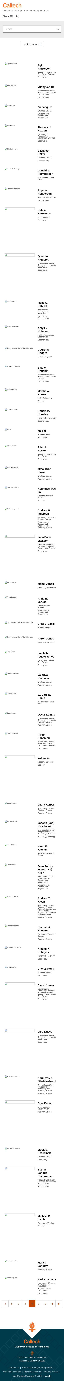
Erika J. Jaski (46, 623)
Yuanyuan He (46, 87)
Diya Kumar (45, 1103)
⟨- (12, 1304)
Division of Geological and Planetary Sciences (26, 10)
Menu (6, 16)
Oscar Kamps (46, 714)
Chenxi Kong (46, 968)
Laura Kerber (46, 804)
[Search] (17, 16)
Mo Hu (42, 430)
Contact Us (14, 1367)
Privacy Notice (51, 1371)
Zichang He (45, 107)
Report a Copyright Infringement (37, 1367)
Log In (48, 1376)
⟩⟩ (59, 1304)
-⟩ (52, 1304)
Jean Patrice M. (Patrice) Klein (45, 869)
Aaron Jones (46, 638)
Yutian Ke (44, 758)
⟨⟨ (5, 1304)
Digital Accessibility (32, 1371)
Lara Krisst (45, 1031)
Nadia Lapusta (47, 1279)
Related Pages (30, 44)
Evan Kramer (46, 985)
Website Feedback (12, 1371)
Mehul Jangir (46, 583)
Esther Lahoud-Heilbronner (45, 1173)
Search (8, 29)
